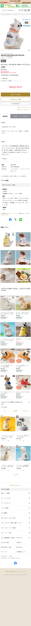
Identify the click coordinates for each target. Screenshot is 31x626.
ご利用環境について (21, 551)
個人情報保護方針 (4, 556)
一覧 (28, 402)
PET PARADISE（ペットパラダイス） (11, 14)
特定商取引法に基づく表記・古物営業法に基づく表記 (10, 558)
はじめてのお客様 (5, 542)
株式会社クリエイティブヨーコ (12, 213)
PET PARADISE (9, 56)
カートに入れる (17, 94)
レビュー (25, 116)
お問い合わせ (19, 547)
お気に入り (26, 411)
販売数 (15, 411)
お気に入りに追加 (16, 99)
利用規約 (10, 556)
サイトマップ (4, 551)
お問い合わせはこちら (15, 485)
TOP (2, 14)
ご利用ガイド (19, 542)
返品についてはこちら (23, 109)
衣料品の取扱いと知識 (6, 547)
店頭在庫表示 (16, 103)
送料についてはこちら (23, 107)
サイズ (15, 116)
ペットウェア (22, 14)
